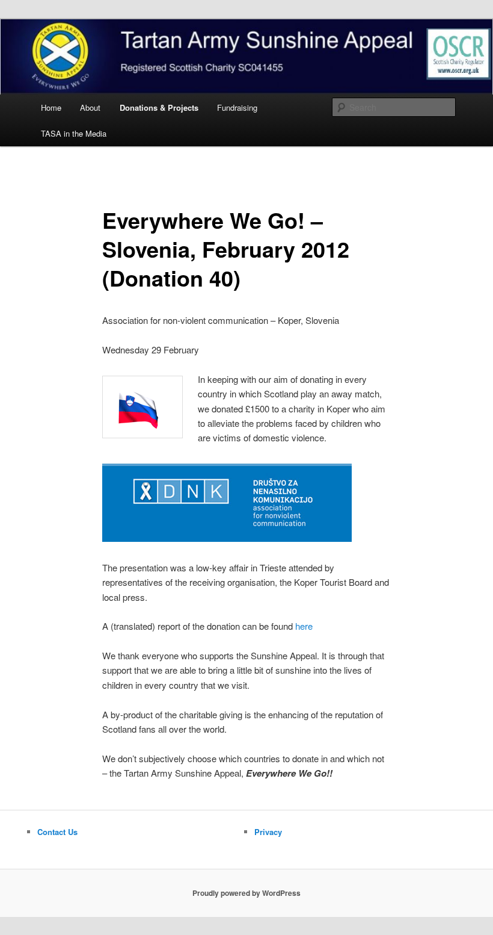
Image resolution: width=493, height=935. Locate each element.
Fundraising (237, 107)
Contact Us (57, 831)
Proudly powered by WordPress (246, 892)
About (90, 107)
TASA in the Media (73, 133)
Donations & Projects (159, 107)
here (304, 626)
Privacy (268, 831)
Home (51, 107)
